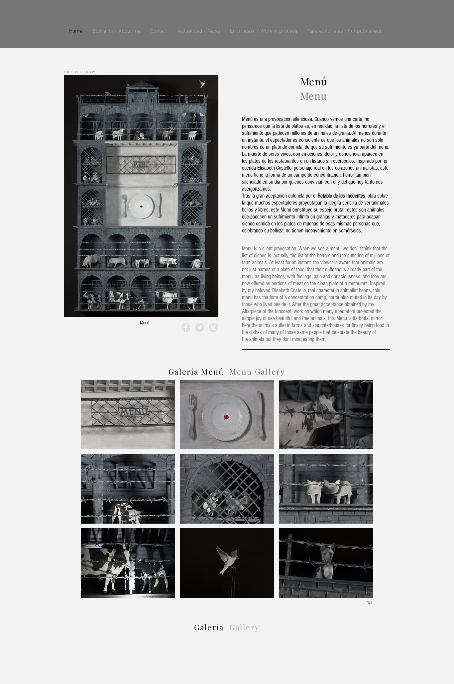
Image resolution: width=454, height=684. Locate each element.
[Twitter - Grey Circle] (199, 327)
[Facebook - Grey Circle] (185, 327)
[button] (128, 414)
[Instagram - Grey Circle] (213, 327)
